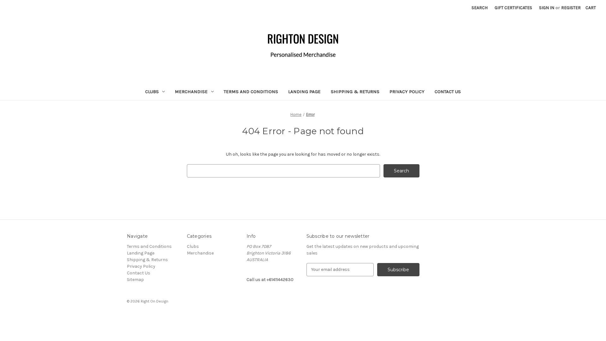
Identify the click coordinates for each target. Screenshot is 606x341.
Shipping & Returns (355, 91)
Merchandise (191, 91)
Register (571, 7)
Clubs (152, 91)
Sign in (546, 7)
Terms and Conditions (251, 91)
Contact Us (448, 91)
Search (480, 7)
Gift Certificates (513, 7)
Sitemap (135, 279)
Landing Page (304, 91)
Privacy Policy (407, 91)
